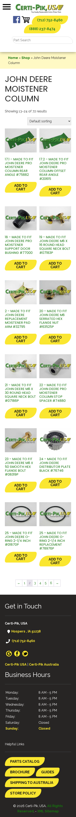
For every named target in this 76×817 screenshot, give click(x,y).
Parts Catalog (24, 761)
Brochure (20, 772)
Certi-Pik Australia (44, 664)
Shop (25, 58)
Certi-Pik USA (16, 664)
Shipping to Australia (31, 782)
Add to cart (20, 187)
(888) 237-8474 (42, 29)
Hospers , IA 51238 (26, 631)
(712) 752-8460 (50, 20)
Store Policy (23, 793)
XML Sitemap (48, 811)
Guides (47, 772)
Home (13, 58)
